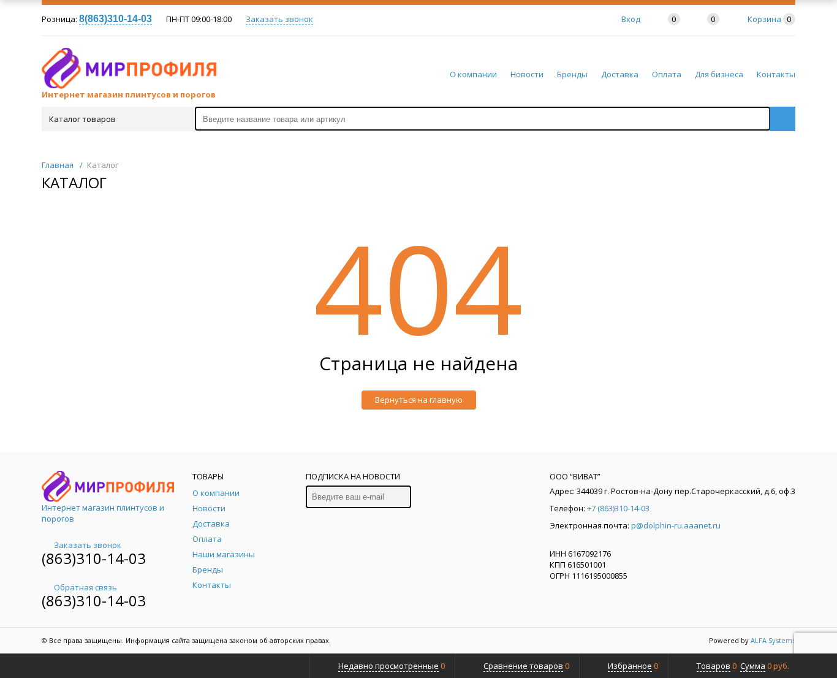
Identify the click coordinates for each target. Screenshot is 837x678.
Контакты (776, 74)
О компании (473, 74)
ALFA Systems (773, 640)
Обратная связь (85, 587)
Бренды (572, 74)
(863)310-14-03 (94, 558)
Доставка (619, 74)
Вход (630, 19)
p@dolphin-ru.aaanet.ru (676, 525)
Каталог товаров (82, 118)
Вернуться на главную (419, 399)
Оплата (666, 74)
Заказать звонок (279, 19)
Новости (526, 74)
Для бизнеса (719, 74)
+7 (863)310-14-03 (618, 508)
